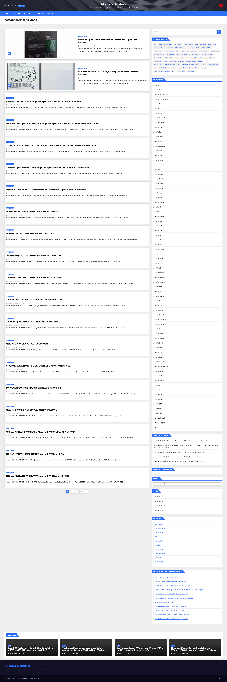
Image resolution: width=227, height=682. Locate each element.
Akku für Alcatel (158, 90)
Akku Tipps (157, 408)
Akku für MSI (157, 287)
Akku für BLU (212, 44)
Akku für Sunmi (158, 352)
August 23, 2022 (13, 259)
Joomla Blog (158, 537)
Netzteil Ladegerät (159, 422)
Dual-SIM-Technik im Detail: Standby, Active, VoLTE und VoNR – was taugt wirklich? (180, 441)
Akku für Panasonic (159, 319)
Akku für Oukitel (158, 315)
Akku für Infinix (169, 51)
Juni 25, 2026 (122, 653)
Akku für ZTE (180, 57)
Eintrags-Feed (158, 501)
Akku (155, 44)
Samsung (174, 71)
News (155, 427)
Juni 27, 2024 (12, 105)
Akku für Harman (158, 188)
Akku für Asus (189, 44)
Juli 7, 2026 (67, 653)
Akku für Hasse (158, 193)
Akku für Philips (158, 324)
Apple (187, 57)
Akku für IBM (157, 226)
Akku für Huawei (158, 216)
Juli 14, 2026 (13, 653)
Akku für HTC (157, 212)
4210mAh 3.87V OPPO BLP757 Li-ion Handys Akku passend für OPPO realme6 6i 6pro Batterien (51, 145)
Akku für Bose (158, 132)
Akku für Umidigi (158, 380)
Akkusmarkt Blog (160, 553)
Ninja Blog (158, 545)
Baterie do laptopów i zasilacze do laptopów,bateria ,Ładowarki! (174, 598)
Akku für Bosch (158, 127)
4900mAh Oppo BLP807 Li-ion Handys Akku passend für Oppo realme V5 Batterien (46, 189)
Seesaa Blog (159, 532)
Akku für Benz (158, 113)
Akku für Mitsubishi (194, 54)
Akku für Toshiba (158, 376)
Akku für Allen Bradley (160, 94)
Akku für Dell (158, 47)
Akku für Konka (158, 254)
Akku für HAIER (206, 47)
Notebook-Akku (183, 68)
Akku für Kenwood (191, 51)
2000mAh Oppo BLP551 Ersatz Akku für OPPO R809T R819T (34, 278)
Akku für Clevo (158, 141)
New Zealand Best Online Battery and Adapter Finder (171, 619)
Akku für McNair (215, 51)
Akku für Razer (158, 329)
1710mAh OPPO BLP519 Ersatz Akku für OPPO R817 (30, 233)
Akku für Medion (159, 54)
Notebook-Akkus (193, 68)
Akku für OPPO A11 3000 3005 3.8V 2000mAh (27, 344)
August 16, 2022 (13, 325)
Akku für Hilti (157, 197)
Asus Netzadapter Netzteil (207, 57)
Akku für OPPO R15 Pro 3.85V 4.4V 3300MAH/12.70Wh (31, 410)
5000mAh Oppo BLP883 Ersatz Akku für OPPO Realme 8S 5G (35, 322)
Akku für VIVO (158, 385)
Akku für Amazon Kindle (161, 99)
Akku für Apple (158, 104)
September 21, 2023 (14, 171)
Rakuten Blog (159, 549)
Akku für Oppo (82, 36)
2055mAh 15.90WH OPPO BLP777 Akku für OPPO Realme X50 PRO (37, 476)
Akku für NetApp (158, 296)
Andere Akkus (157, 413)
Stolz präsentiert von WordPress (12, 678)
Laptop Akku (172, 61)
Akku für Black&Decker (160, 118)
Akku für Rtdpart (158, 333)
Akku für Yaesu (169, 57)
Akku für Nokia (158, 305)
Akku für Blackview (200, 44)
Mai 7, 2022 (11, 413)
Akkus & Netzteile (113, 4)
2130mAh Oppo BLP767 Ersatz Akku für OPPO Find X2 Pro (33, 256)
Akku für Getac (158, 174)
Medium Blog (159, 561)
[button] (222, 13)
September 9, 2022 (14, 215)
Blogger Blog (159, 557)
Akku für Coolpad (159, 146)
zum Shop (16, 14)
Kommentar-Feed (159, 506)
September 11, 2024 (86, 46)
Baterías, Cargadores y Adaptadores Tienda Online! (171, 581)
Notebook (174, 68)
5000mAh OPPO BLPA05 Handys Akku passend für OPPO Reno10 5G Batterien (43, 101)
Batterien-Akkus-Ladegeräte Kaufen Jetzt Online (170, 610)
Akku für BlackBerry (159, 122)
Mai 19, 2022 (11, 391)
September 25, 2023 (14, 149)
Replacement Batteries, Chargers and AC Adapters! (171, 606)
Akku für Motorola (159, 282)
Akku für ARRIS (178, 44)
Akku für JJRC (158, 244)
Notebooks (203, 68)
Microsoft (181, 61)
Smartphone (182, 71)
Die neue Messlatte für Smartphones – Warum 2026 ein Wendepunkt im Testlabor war (181, 457)
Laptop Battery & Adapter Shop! (164, 602)
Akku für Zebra (158, 399)
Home (220, 678)
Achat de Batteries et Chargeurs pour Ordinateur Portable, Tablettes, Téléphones (180, 590)
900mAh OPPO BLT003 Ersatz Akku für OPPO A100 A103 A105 (35, 300)
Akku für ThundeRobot (160, 366)
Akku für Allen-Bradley (165, 44)
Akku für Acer (157, 85)
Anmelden (156, 496)
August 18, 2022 (13, 281)
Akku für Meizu (170, 54)
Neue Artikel (29, 14)
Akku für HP (157, 207)
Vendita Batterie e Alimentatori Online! (166, 577)
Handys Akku (157, 61)
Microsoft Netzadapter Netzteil (194, 61)
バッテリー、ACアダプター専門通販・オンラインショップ (173, 585)
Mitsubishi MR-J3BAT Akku (161, 68)
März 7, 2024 (12, 127)
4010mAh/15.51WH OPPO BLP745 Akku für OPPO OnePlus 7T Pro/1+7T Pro (41, 432)
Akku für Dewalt (168, 47)
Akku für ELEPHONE (194, 47)
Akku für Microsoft (182, 54)
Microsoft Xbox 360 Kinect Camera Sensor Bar (167, 64)
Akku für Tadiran (158, 362)
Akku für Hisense (158, 202)
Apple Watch (194, 57)
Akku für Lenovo (203, 51)
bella (97, 46)
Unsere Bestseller (45, 14)
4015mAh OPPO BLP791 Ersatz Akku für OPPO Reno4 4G (33, 211)
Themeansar (36, 678)
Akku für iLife (157, 235)
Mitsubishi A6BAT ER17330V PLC (191, 64)
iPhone (165, 61)
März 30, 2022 (12, 457)
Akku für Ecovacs (159, 165)
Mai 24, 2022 (11, 369)
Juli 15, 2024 (84, 78)
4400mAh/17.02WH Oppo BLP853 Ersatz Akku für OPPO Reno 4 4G (38, 366)
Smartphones (191, 71)
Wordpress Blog (160, 528)
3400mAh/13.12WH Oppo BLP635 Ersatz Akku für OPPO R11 (34, 388)
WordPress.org (158, 510)
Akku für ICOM (158, 51)
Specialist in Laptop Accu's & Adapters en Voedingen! (171, 594)
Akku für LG (157, 268)
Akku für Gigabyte (159, 179)
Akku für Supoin (158, 357)
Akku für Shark (158, 343)
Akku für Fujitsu (158, 169)
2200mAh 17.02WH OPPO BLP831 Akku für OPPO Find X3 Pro (35, 454)
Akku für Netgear (207, 54)
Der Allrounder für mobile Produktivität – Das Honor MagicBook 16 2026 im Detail (179, 461)
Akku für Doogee (158, 160)
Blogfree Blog (159, 541)
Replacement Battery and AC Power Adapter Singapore (172, 614)
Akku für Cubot (158, 151)
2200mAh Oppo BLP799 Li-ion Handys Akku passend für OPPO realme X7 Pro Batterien (47, 167)
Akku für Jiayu (180, 51)
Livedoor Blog (159, 524)
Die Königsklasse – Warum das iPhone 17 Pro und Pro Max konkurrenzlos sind (178, 452)
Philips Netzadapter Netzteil (162, 71)
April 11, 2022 (12, 435)
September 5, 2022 (14, 237)
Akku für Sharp (158, 57)
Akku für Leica (158, 258)
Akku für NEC (157, 291)
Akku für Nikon (158, 301)
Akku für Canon (158, 136)
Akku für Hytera (158, 221)
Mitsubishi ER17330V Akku (210, 64)
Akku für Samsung (159, 338)
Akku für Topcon (158, 371)
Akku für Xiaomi (158, 390)
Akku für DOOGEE (180, 47)
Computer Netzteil (159, 418)
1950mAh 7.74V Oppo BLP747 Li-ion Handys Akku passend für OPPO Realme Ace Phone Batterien (52, 123)
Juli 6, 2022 (11, 347)
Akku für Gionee (158, 183)
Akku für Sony (158, 347)
